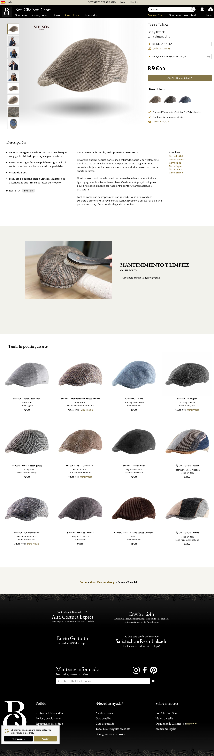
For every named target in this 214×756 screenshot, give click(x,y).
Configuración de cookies (110, 734)
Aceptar (45, 739)
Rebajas (207, 15)
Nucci (189, 465)
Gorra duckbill (176, 156)
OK (154, 681)
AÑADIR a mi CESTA (179, 78)
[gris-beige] (155, 100)
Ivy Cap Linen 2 (80, 532)
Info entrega (161, 121)
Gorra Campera (176, 159)
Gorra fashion (176, 172)
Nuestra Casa (155, 15)
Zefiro (189, 532)
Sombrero (21, 15)
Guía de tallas (161, 48)
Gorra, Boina (39, 15)
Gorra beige (175, 162)
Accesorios (91, 15)
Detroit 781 (80, 465)
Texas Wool (134, 465)
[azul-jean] (184, 100)
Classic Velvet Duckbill (133, 532)
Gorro (56, 15)
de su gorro (152, 267)
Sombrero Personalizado (183, 15)
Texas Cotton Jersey (27, 465)
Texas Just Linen (26, 398)
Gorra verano (175, 169)
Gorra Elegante (176, 166)
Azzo (134, 398)
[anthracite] (169, 100)
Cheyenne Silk (26, 532)
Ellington (187, 398)
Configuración (18, 739)
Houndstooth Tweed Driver (80, 398)
